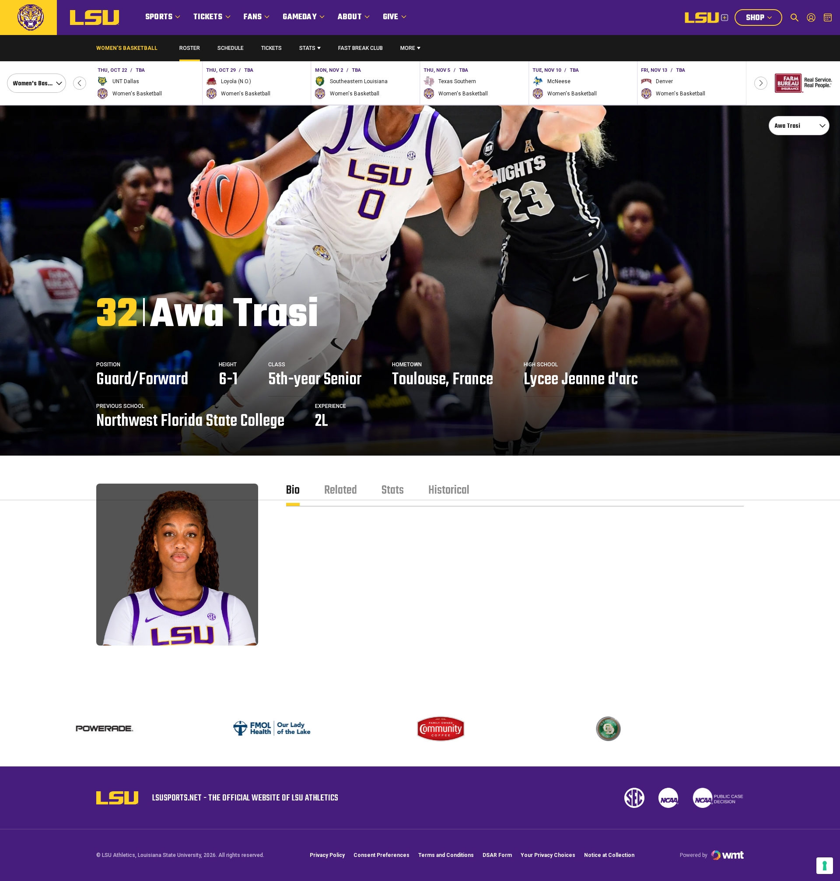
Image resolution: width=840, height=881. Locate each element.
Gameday (299, 17)
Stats (307, 48)
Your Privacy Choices (548, 855)
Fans (253, 17)
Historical (448, 490)
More (407, 48)
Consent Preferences (382, 855)
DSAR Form (497, 855)
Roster (189, 48)
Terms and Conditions (446, 855)
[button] (79, 83)
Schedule (230, 48)
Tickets (207, 17)
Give (391, 17)
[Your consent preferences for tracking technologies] (824, 865)
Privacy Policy (327, 855)
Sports (158, 17)
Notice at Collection (609, 855)
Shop (764, 19)
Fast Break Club (360, 48)
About (350, 17)
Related (340, 490)
